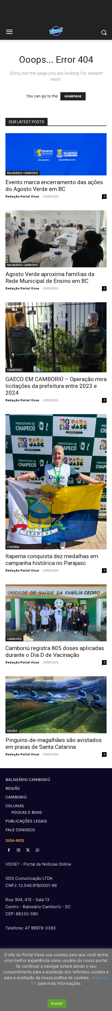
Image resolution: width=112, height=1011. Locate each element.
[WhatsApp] (37, 850)
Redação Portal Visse (22, 196)
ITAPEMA (13, 547)
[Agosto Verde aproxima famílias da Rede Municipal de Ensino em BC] (56, 238)
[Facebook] (8, 850)
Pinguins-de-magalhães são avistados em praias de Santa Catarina (53, 743)
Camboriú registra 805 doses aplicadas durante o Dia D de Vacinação (54, 651)
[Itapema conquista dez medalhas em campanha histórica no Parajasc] (56, 481)
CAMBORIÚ (14, 370)
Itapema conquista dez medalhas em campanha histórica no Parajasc (51, 559)
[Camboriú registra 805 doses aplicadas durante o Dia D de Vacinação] (56, 612)
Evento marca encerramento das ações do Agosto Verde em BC (54, 185)
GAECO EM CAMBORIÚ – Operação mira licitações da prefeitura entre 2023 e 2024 (56, 386)
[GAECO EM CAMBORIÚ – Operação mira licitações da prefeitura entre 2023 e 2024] (56, 337)
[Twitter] (27, 850)
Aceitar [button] (57, 1003)
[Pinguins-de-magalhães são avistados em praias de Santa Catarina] (56, 704)
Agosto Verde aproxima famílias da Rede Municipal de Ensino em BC (49, 277)
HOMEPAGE (73, 96)
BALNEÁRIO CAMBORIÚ (22, 173)
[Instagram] (18, 850)
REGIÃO (12, 731)
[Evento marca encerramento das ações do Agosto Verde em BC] (56, 154)
